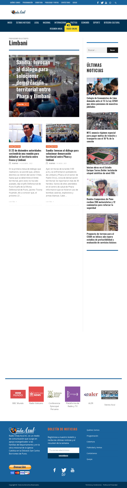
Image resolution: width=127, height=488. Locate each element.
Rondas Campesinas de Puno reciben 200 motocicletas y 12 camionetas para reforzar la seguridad (101, 203)
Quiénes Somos (93, 430)
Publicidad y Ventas (94, 447)
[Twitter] (102, 2)
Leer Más (12, 201)
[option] (44, 86)
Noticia (17, 147)
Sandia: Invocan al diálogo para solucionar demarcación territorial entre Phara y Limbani (62, 155)
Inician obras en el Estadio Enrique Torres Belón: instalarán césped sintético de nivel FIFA (102, 170)
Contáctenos (92, 453)
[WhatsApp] (110, 2)
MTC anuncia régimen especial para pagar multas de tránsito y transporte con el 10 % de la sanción (102, 137)
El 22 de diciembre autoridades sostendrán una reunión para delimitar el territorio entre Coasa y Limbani (25, 155)
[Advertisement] (73, 11)
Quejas (89, 459)
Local (11, 147)
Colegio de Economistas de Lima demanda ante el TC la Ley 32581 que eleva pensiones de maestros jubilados (102, 102)
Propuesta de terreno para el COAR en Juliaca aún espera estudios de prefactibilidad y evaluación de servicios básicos (101, 238)
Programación (92, 436)
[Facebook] (98, 2)
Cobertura (91, 441)
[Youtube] (106, 2)
